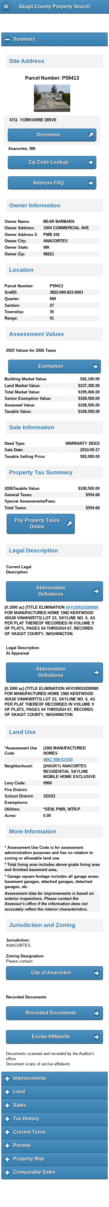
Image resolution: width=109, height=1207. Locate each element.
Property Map (30, 1161)
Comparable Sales (35, 1174)
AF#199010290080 (82, 607)
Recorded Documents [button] (51, 1012)
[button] (52, 135)
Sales (21, 1107)
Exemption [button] (50, 366)
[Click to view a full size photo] (52, 110)
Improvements (31, 1080)
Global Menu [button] (6, 6)
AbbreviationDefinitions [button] (51, 591)
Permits (23, 1148)
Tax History (27, 1121)
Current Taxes (31, 1134)
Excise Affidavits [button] (51, 1036)
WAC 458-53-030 (58, 759)
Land (20, 1094)
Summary (25, 41)
